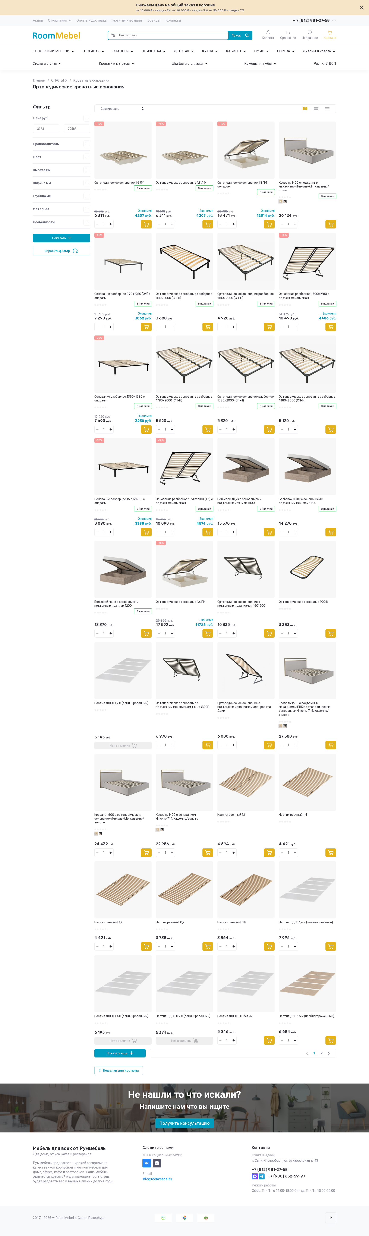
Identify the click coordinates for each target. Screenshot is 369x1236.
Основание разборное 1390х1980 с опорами (119, 398)
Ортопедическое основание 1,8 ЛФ (181, 183)
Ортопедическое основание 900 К (303, 602)
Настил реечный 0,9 (170, 922)
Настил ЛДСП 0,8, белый (234, 1016)
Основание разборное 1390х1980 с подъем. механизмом (304, 296)
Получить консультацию (185, 1123)
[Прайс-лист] (327, 108)
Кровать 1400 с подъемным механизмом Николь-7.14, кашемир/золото (304, 186)
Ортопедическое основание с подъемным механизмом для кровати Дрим (244, 707)
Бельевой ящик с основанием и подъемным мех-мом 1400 (301, 501)
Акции (38, 20)
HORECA (283, 51)
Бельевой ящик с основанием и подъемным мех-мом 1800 (239, 501)
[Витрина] (305, 108)
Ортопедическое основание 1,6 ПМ (180, 602)
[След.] (328, 1053)
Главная (39, 80)
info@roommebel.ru (157, 1179)
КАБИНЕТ (234, 51)
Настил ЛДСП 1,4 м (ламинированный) (121, 1016)
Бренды (153, 20)
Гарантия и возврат (127, 20)
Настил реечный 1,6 (231, 815)
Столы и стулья (45, 64)
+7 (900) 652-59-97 (286, 1176)
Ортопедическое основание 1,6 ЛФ (119, 183)
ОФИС (259, 51)
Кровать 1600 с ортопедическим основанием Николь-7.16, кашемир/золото (119, 818)
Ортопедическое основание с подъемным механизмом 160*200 (241, 604)
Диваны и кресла (317, 51)
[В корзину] (146, 224)
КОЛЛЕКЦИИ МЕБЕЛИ (51, 51)
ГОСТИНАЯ (91, 51)
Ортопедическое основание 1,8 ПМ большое (242, 184)
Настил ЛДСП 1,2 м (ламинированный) (121, 703)
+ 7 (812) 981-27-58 (311, 20)
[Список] (316, 108)
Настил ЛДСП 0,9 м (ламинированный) (183, 1016)
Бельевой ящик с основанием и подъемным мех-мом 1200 (116, 604)
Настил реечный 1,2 (108, 922)
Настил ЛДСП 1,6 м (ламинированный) (306, 922)
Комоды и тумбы (258, 64)
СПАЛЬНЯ (121, 51)
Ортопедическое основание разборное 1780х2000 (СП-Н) (184, 398)
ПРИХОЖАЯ (151, 51)
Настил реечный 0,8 (231, 922)
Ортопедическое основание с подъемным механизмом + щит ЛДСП (182, 705)
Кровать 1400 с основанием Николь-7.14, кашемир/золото (177, 816)
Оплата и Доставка (91, 20)
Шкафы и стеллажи (187, 64)
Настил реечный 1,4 (293, 815)
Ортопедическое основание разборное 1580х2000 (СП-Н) (245, 398)
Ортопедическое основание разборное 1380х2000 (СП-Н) (307, 398)
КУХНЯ (207, 51)
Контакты (173, 20)
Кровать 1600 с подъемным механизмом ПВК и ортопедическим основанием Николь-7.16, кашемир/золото (304, 709)
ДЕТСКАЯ (181, 51)
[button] (113, 35)
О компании (57, 20)
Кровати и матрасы (114, 64)
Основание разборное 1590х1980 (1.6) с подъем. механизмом (184, 501)
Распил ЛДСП (325, 64)
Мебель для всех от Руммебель (69, 1148)
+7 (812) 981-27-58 (270, 1169)
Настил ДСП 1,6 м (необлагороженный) (306, 1016)
